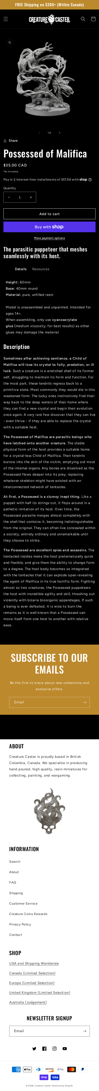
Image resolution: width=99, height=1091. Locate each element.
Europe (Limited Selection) (32, 983)
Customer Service (23, 904)
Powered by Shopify (62, 1086)
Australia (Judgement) (28, 1002)
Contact (15, 935)
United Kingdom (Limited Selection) (39, 993)
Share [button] (13, 141)
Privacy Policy (20, 924)
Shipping (16, 893)
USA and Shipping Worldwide (34, 963)
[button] (6, 19)
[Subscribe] (84, 702)
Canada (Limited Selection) (32, 973)
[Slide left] (39, 133)
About (14, 872)
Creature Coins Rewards (28, 914)
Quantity (9, 188)
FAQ (12, 882)
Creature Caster (43, 1086)
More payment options (49, 238)
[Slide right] (60, 133)
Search (14, 862)
